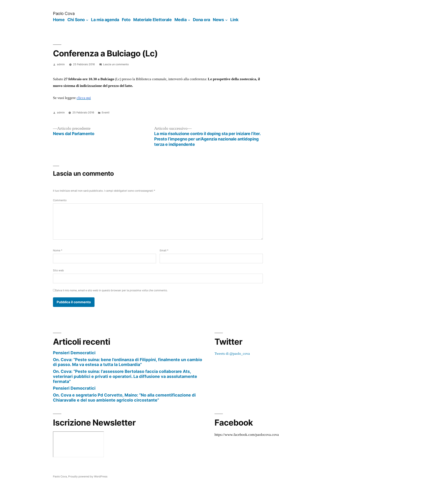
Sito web (58, 270)
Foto (126, 19)
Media (180, 19)
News (218, 19)
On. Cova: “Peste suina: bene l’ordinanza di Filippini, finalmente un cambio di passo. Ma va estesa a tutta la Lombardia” (127, 362)
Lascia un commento (116, 64)
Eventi (105, 112)
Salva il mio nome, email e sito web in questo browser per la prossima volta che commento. (111, 290)
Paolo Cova (64, 13)
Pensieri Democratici (74, 352)
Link (234, 19)
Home (59, 19)
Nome (57, 250)
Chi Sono (76, 19)
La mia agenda (105, 19)
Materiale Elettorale (152, 19)
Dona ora (201, 19)
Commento (60, 200)
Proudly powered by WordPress (87, 476)
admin (61, 64)
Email (164, 250)
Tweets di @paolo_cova (232, 353)
